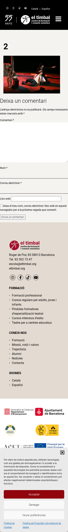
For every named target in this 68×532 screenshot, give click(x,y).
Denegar (34, 505)
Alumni (16, 354)
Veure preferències (34, 515)
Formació (18, 340)
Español (46, 9)
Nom (3, 167)
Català (34, 9)
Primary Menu (58, 19)
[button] (62, 452)
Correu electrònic (11, 183)
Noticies (17, 358)
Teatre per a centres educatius (32, 322)
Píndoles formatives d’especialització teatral (27, 311)
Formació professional (27, 295)
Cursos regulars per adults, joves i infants (34, 302)
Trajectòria (19, 349)
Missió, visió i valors (25, 345)
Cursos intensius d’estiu (27, 318)
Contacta (18, 363)
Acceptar (34, 494)
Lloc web (5, 198)
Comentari (7, 120)
